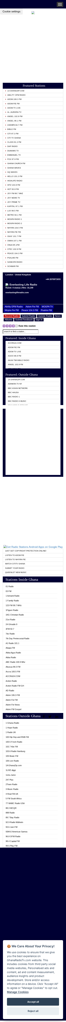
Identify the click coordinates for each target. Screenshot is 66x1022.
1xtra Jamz (11, 775)
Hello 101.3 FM (14, 176)
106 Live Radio (12, 761)
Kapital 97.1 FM (15, 206)
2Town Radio (11, 784)
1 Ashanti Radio (12, 596)
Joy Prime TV (13, 202)
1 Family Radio (12, 600)
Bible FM (11, 129)
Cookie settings (11, 11)
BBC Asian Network (18, 388)
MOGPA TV (47, 306)
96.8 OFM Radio (13, 836)
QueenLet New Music (15, 572)
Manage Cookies (18, 991)
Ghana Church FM (16, 163)
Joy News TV (13, 198)
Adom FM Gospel (13, 709)
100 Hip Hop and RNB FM (17, 737)
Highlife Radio (14, 181)
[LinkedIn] (57, 716)
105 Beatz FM (12, 756)
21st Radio (10, 619)
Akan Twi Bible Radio (18, 360)
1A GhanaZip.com (15, 91)
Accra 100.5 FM (13, 671)
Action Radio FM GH (15, 686)
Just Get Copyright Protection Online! (25, 551)
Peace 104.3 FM (14, 253)
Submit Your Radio (14, 568)
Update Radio (45, 316)
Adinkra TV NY (15, 384)
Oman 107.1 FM (14, 241)
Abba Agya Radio (13, 653)
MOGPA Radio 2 (14, 223)
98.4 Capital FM (13, 841)
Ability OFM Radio (16, 95)
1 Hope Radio (12, 728)
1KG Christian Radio (15, 615)
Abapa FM (10, 648)
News (58, 316)
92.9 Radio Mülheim (14, 822)
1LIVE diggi (11, 770)
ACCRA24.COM (14, 343)
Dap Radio (12, 146)
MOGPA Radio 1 (14, 219)
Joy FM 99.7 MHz (15, 193)
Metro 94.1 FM (14, 215)
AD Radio (10, 690)
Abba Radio (11, 657)
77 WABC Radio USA (15, 803)
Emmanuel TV (14, 155)
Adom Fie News (13, 705)
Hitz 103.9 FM (13, 185)
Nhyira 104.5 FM (15, 228)
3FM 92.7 (10, 629)
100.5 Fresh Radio (14, 742)
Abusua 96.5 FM (13, 667)
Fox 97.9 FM (13, 159)
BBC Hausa (13, 392)
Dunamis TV (13, 151)
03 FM (8, 591)
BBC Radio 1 (14, 397)
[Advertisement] (33, 47)
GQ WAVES (12, 172)
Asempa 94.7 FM (14, 125)
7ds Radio (10, 634)
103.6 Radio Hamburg (15, 751)
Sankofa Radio (14, 262)
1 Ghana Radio (12, 723)
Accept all (33, 1001)
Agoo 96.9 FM (14, 356)
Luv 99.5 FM (13, 211)
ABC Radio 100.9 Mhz (15, 662)
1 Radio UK (11, 732)
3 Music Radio (12, 789)
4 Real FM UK (12, 794)
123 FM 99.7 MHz (14, 605)
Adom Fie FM (13, 104)
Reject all (33, 1010)
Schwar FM (13, 266)
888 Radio (10, 813)
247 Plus (9, 780)
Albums (8, 319)
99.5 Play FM (11, 846)
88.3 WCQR (11, 808)
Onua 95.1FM (13, 245)
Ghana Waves (14, 168)
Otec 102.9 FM (14, 249)
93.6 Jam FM (11, 827)
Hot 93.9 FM (13, 189)
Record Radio (12, 316)
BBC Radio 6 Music (17, 401)
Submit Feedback (24, 319)
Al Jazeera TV (14, 112)
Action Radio (11, 681)
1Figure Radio (12, 610)
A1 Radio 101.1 (12, 643)
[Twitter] (50, 716)
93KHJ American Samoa (16, 832)
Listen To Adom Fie (14, 555)
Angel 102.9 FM (14, 116)
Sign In (39, 319)
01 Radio (10, 586)
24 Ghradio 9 (11, 624)
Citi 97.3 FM (12, 134)
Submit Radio (28, 316)
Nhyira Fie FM (14, 232)
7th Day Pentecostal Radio (17, 638)
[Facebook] (44, 716)
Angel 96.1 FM (14, 121)
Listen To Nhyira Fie (15, 559)
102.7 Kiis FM (12, 747)
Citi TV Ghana (14, 138)
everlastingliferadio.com (17, 292)
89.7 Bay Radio (12, 817)
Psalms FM (12, 258)
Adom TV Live (14, 108)
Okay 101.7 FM (14, 236)
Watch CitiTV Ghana (15, 564)
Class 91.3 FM (14, 142)
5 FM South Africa (13, 798)
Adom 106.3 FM (14, 99)
